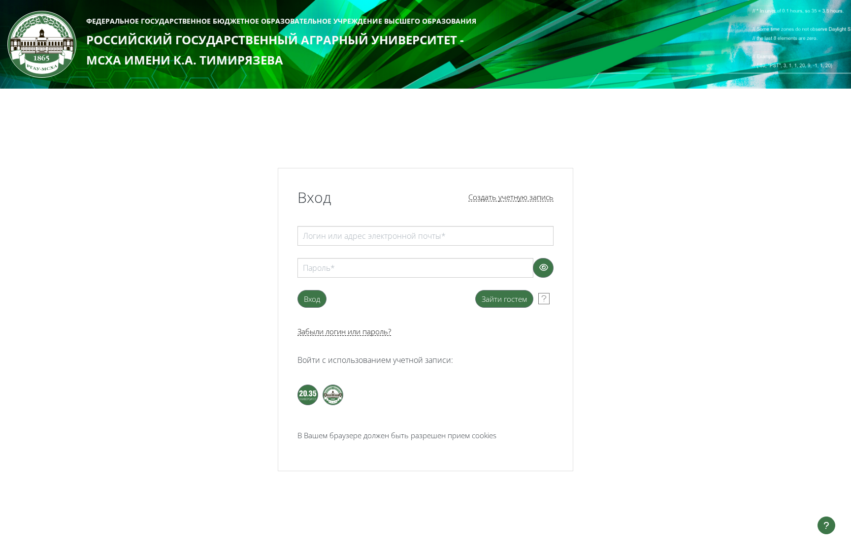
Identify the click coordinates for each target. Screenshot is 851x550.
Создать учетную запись (511, 197)
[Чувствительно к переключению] (543, 268)
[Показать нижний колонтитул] (826, 525)
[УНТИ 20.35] (307, 395)
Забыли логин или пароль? (344, 331)
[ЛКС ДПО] (333, 395)
